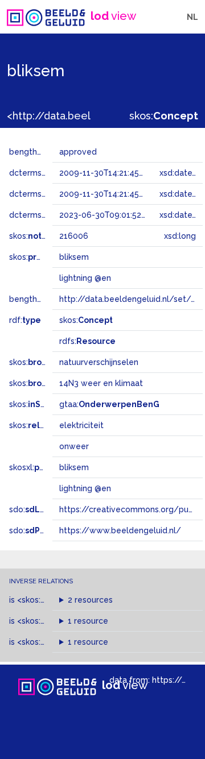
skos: (163, 116)
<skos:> (47, 599)
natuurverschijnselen (98, 362)
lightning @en (85, 488)
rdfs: (87, 341)
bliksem (74, 467)
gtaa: (109, 404)
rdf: (25, 320)
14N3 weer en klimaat (101, 383)
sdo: (38, 509)
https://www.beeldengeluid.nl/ (120, 530)
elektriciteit (81, 425)
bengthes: (41, 151)
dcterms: (44, 214)
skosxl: (42, 467)
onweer (74, 446)
